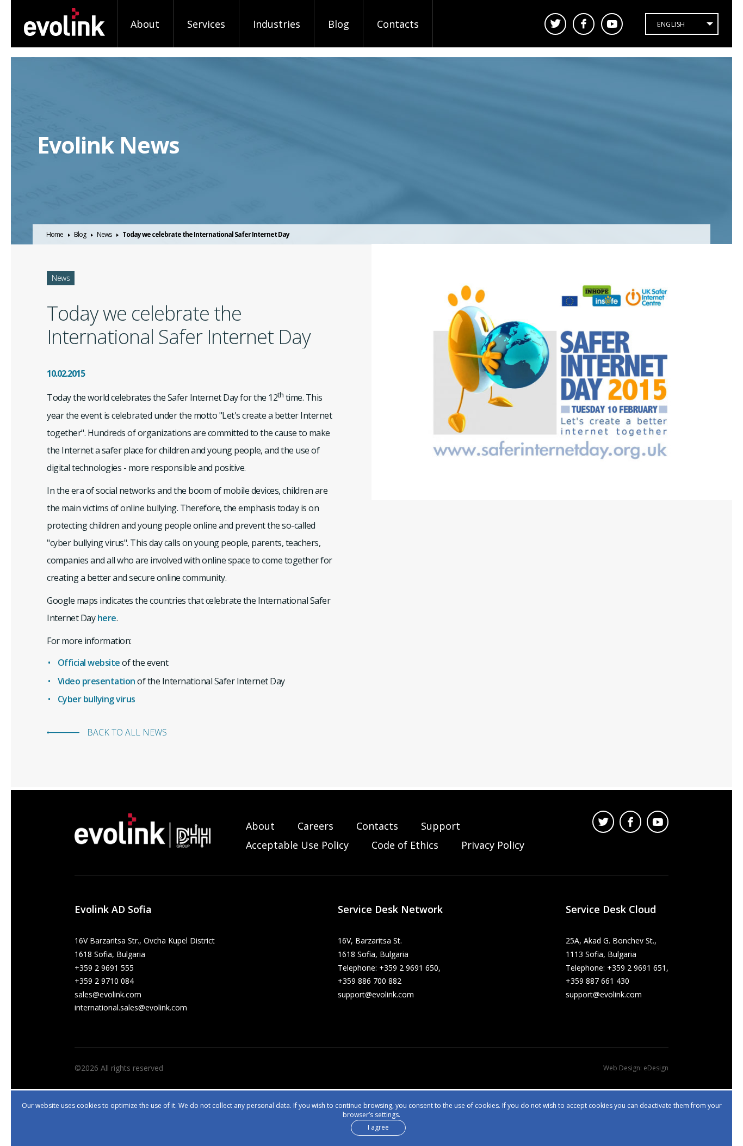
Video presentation (96, 681)
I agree (378, 1126)
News (104, 234)
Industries (276, 23)
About (145, 23)
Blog (338, 23)
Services (206, 23)
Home (54, 234)
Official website (89, 663)
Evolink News (108, 145)
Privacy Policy (492, 844)
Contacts (398, 23)
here (106, 618)
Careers (315, 825)
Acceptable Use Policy (297, 844)
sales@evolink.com (108, 994)
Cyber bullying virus (96, 699)
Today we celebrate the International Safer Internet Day (205, 234)
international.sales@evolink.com (131, 1007)
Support (440, 825)
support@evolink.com (376, 994)
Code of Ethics (404, 844)
